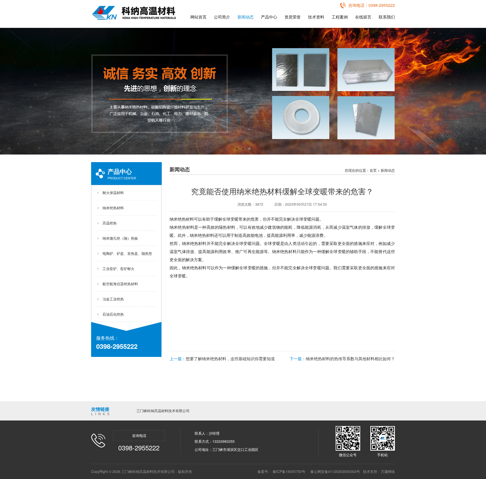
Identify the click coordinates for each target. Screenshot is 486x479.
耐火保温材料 (113, 192)
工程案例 (340, 17)
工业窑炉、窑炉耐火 (118, 268)
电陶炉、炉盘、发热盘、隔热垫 (127, 253)
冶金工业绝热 (113, 298)
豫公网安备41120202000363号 (335, 471)
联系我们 (387, 17)
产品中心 (269, 17)
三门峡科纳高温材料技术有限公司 (163, 410)
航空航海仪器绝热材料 (120, 283)
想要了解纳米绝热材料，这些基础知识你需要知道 (222, 358)
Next (477, 91)
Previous (9, 91)
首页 (373, 170)
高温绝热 (110, 222)
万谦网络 (388, 471)
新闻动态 (245, 17)
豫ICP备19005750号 (289, 471)
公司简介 (222, 17)
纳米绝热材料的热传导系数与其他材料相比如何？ (342, 358)
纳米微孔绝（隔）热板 (120, 238)
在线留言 (363, 17)
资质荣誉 (293, 17)
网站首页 (198, 17)
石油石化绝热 (113, 314)
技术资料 (316, 17)
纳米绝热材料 (113, 207)
